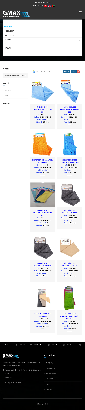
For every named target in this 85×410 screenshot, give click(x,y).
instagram (37, 345)
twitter (22, 345)
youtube (54, 345)
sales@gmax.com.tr (44, 2)
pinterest (70, 345)
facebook (7, 345)
